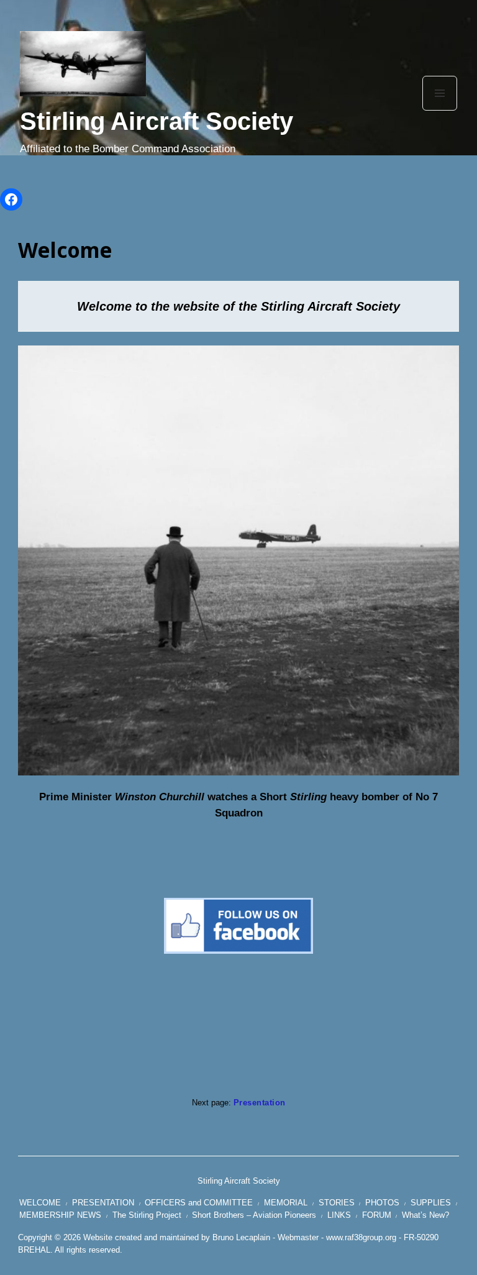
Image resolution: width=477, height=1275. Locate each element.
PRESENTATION (103, 1202)
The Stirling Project (146, 1215)
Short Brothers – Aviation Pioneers (254, 1215)
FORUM (376, 1215)
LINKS (339, 1215)
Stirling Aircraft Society (156, 121)
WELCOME (40, 1202)
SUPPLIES (431, 1202)
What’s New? (425, 1215)
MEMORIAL (285, 1202)
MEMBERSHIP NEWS (60, 1215)
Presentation (260, 1102)
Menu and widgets (440, 110)
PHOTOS (382, 1202)
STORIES (337, 1202)
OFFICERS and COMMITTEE (199, 1202)
